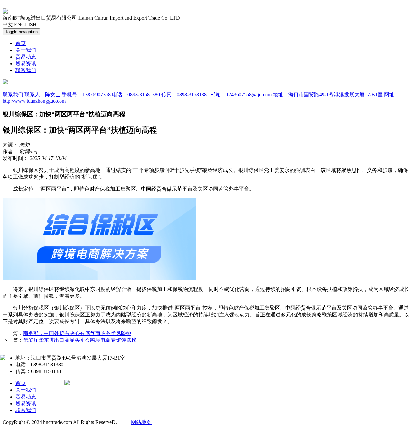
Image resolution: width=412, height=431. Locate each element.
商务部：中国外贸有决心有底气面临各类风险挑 (77, 333)
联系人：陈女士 (42, 94)
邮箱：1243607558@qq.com (241, 94)
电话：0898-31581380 (136, 94)
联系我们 (25, 70)
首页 (20, 43)
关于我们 (25, 50)
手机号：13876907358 (86, 94)
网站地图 (141, 422)
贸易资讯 (25, 63)
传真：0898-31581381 (185, 94)
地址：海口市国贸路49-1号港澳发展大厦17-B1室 (328, 94)
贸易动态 (25, 57)
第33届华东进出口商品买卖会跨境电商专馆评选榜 (79, 340)
